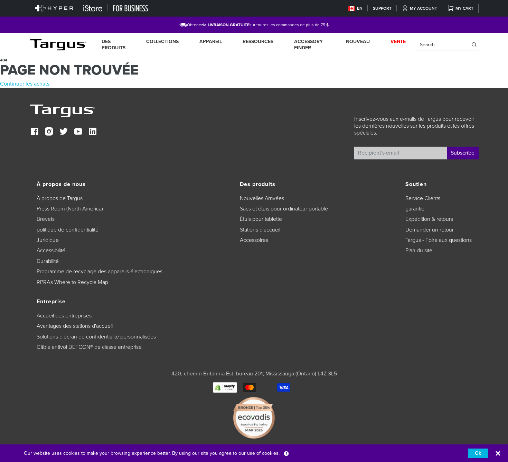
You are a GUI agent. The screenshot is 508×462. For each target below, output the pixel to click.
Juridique (48, 240)
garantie (414, 208)
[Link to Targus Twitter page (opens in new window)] (63, 132)
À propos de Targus (60, 198)
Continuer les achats (24, 83)
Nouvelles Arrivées (262, 198)
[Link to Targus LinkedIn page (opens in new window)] (92, 132)
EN (360, 8)
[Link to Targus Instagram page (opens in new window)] (49, 132)
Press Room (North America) (70, 208)
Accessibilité (51, 250)
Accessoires (254, 240)
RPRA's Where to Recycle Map (72, 282)
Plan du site (418, 250)
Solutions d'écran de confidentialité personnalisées (96, 336)
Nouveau (358, 42)
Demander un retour (429, 229)
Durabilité (48, 261)
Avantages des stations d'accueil (75, 326)
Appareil (210, 42)
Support (382, 8)
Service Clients (422, 198)
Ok (478, 453)
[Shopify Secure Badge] (225, 387)
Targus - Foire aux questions (438, 240)
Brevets (46, 219)
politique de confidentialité (67, 229)
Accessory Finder (308, 45)
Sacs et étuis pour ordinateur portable (284, 208)
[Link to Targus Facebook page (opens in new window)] (34, 132)
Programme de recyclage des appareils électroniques (99, 271)
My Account (423, 8)
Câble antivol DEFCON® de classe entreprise (89, 347)
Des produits (113, 45)
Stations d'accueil (260, 229)
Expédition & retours (429, 219)
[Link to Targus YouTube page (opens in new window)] (78, 132)
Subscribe (462, 152)
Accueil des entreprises (64, 315)
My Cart (464, 8)
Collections (162, 42)
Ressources (258, 42)
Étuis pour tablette (261, 219)
